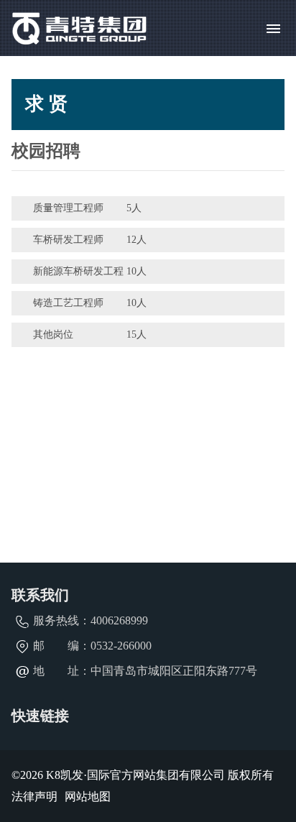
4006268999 (119, 620)
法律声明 (34, 796)
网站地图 (88, 796)
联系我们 (40, 595)
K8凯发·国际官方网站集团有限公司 (135, 775)
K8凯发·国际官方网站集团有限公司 (79, 28)
